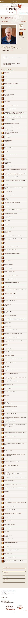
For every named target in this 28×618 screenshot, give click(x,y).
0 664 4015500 (6, 601)
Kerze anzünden (21, 37)
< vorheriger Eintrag (4, 21)
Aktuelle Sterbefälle (23, 12)
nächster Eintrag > (24, 21)
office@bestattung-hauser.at (9, 602)
